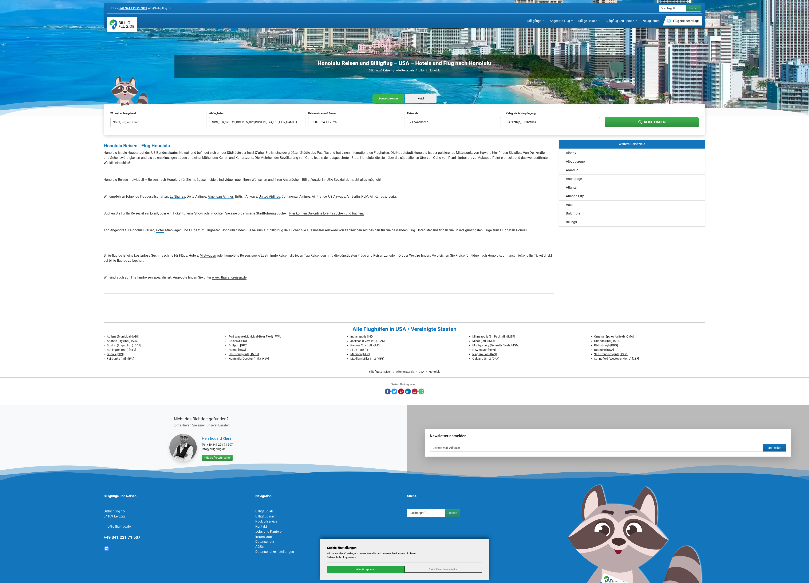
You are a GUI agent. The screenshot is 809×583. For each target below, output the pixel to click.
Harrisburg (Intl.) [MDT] (244, 354)
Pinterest (401, 391)
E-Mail (415, 391)
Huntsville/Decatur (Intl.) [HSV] (249, 358)
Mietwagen (208, 255)
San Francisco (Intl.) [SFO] (611, 354)
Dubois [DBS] (115, 354)
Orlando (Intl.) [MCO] (607, 341)
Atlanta (571, 187)
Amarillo (572, 170)
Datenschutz (264, 542)
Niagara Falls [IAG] (484, 354)
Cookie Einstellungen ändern (443, 569)
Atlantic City (575, 196)
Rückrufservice (266, 521)
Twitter (394, 391)
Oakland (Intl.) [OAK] (485, 358)
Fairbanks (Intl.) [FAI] (120, 358)
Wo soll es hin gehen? (123, 113)
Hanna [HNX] (237, 349)
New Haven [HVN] (484, 349)
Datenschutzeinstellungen (274, 552)
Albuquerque (575, 161)
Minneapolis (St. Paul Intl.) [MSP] (493, 336)
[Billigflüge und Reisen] (122, 24)
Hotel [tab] (421, 98)
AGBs (259, 547)
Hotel (160, 230)
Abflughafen (216, 113)
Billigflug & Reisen (379, 70)
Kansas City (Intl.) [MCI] (365, 345)
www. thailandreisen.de (229, 277)
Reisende (412, 113)
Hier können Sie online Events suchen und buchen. (326, 213)
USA (421, 70)
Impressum (263, 537)
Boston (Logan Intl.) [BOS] (124, 345)
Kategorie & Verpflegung (521, 113)
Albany (571, 153)
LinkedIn (408, 391)
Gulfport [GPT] (238, 345)
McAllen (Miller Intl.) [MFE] (367, 358)
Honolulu (435, 70)
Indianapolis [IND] (362, 336)
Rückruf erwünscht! (217, 457)
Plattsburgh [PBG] (606, 345)
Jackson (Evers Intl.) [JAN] (367, 341)
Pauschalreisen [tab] (388, 98)
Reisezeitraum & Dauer (322, 113)
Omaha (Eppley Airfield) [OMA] (614, 336)
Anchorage (574, 179)
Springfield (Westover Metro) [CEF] (616, 358)
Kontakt (261, 526)
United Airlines (269, 196)
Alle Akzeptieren (365, 569)
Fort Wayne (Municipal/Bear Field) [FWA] (255, 336)
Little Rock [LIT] (360, 349)
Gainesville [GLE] (239, 341)
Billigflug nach (266, 516)
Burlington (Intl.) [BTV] (121, 349)
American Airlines (221, 196)
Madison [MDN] (360, 354)
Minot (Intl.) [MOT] (484, 341)
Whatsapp (421, 391)
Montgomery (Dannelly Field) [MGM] (495, 345)
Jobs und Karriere (268, 531)
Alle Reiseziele (405, 70)
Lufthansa (177, 196)
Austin (570, 205)
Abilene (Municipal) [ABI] (123, 336)
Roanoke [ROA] (604, 349)
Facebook (388, 391)
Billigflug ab (264, 511)
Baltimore (573, 213)
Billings (571, 222)
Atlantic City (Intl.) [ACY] (122, 341)
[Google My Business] (106, 548)
